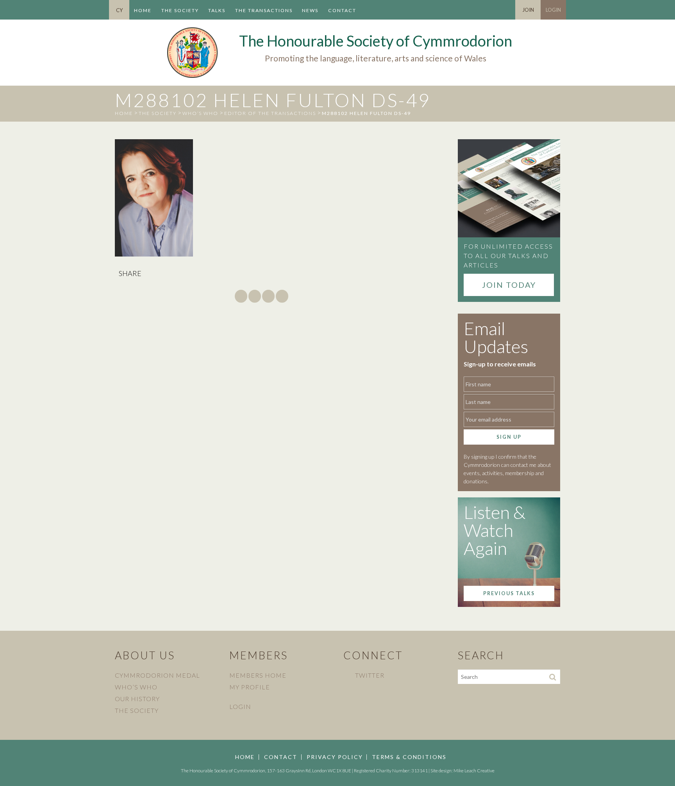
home (124, 113)
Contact (342, 10)
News (310, 10)
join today (509, 284)
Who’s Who (200, 113)
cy (119, 10)
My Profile (249, 687)
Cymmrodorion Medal (157, 675)
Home (143, 10)
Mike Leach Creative (474, 770)
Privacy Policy (335, 757)
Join (528, 10)
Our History (137, 698)
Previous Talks (509, 593)
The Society (180, 10)
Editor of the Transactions (270, 113)
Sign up (508, 437)
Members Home (257, 675)
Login (553, 10)
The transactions (264, 10)
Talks (216, 10)
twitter (369, 675)
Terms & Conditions (409, 757)
